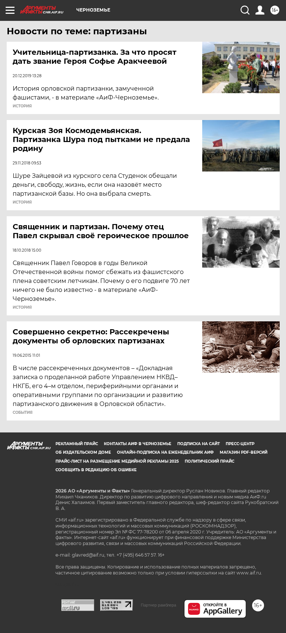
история (22, 106)
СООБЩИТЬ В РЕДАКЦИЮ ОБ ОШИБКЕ (96, 469)
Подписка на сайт (198, 443)
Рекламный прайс (76, 443)
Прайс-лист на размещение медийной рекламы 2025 (117, 461)
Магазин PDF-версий (243, 452)
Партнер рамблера (158, 605)
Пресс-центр (240, 443)
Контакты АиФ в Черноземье (137, 443)
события (22, 413)
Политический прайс (209, 461)
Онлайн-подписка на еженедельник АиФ (165, 452)
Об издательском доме (83, 452)
